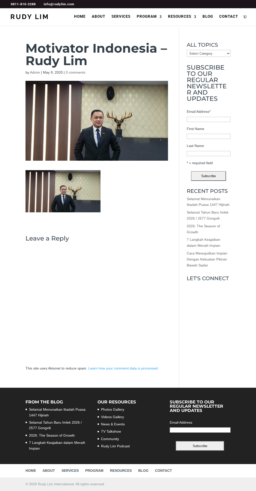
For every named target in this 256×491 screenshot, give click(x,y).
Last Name (195, 146)
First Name (195, 129)
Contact (228, 17)
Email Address (198, 112)
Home (80, 17)
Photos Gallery (112, 409)
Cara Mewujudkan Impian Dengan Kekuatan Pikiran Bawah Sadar (207, 259)
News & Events (113, 424)
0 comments (75, 72)
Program (147, 17)
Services (121, 17)
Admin (35, 72)
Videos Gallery (112, 417)
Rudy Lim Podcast (115, 446)
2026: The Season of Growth (52, 435)
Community (110, 439)
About (98, 17)
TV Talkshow (111, 431)
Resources (179, 17)
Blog (207, 17)
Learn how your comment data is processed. (123, 368)
